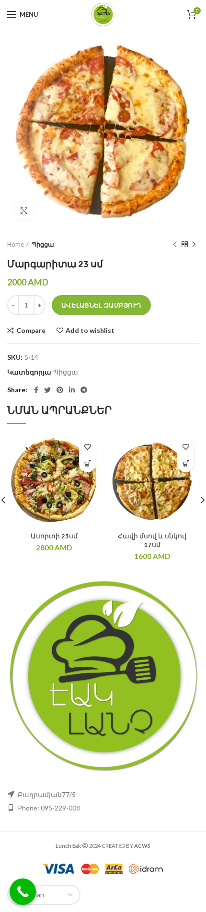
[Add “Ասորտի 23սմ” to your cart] (87, 464)
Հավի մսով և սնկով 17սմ (152, 540)
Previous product (175, 244)
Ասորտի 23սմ (54, 536)
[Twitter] (47, 390)
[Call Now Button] (23, 891)
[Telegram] (84, 390)
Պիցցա (43, 244)
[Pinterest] (60, 390)
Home (15, 244)
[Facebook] (36, 390)
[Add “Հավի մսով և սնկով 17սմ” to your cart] (185, 464)
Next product (194, 244)
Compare (31, 330)
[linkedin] (72, 390)
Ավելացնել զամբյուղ (101, 305)
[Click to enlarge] (24, 210)
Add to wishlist (90, 330)
